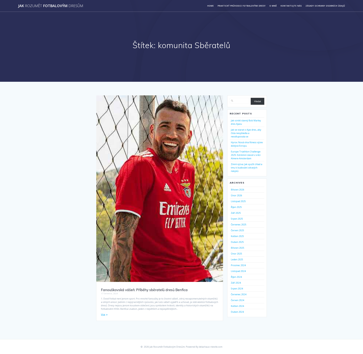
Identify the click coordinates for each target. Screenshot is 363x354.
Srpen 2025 (237, 218)
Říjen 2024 (236, 276)
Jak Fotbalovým (50, 6)
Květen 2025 (237, 236)
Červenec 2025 (238, 224)
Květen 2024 (237, 306)
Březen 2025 (237, 247)
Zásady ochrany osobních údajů (325, 5)
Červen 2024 (237, 300)
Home (210, 5)
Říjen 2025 (236, 207)
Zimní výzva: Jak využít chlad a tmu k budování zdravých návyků (246, 168)
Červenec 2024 (238, 294)
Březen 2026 (237, 189)
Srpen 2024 (237, 288)
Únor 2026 (236, 195)
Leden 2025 (237, 259)
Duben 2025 (237, 242)
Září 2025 (236, 212)
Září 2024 (236, 282)
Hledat (257, 101)
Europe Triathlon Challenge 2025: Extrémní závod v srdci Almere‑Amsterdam (245, 155)
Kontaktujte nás (291, 5)
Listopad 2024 (238, 271)
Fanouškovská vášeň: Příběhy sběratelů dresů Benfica (144, 290)
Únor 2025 (236, 253)
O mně (273, 5)
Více (103, 314)
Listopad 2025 (238, 201)
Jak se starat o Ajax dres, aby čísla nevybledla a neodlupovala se (246, 133)
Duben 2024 (237, 311)
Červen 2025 (237, 230)
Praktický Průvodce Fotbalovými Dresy (242, 5)
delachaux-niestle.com (210, 346)
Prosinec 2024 (238, 265)
